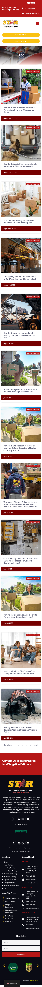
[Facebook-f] (14, 819)
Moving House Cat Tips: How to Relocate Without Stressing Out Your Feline (20, 729)
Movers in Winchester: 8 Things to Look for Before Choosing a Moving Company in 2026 (20, 448)
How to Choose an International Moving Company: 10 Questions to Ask (19, 335)
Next (36, 745)
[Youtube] (28, 819)
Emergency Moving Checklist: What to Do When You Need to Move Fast (20, 278)
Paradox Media (34, 980)
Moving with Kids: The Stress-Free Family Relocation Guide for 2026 (19, 672)
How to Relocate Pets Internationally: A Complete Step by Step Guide (21, 165)
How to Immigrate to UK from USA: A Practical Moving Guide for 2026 (20, 390)
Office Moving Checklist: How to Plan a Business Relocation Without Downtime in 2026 (21, 560)
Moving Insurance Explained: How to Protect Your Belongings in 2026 (20, 616)
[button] (37, 23)
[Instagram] (23, 819)
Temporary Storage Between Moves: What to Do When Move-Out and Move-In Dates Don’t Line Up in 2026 (20, 504)
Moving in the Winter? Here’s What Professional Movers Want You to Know (19, 110)
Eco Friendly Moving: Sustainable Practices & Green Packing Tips (19, 221)
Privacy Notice (21, 824)
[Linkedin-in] (19, 819)
